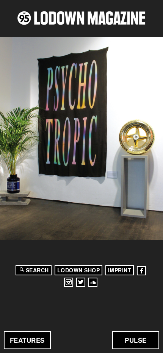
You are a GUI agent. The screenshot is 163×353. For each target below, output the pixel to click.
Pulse (136, 340)
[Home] (81, 18)
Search (37, 270)
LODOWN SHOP (78, 270)
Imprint (120, 270)
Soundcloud (92, 282)
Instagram (68, 282)
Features (27, 340)
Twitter (80, 282)
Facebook (141, 270)
